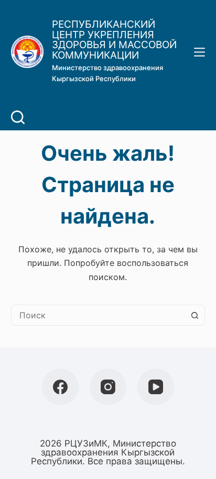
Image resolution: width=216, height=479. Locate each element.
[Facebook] (60, 387)
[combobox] (98, 315)
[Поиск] (18, 117)
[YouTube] (155, 387)
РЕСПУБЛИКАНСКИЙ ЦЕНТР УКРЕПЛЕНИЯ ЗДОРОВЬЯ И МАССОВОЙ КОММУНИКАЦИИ (114, 39)
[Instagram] (108, 387)
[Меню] (199, 52)
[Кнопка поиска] (194, 315)
